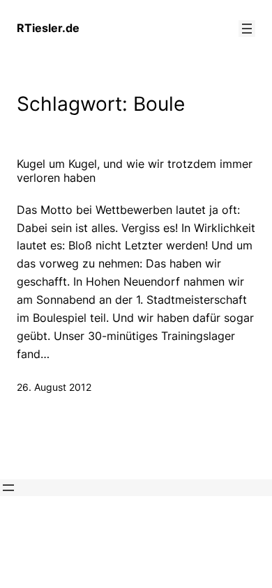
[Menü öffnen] (247, 28)
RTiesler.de (48, 28)
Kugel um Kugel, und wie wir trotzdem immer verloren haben (134, 170)
